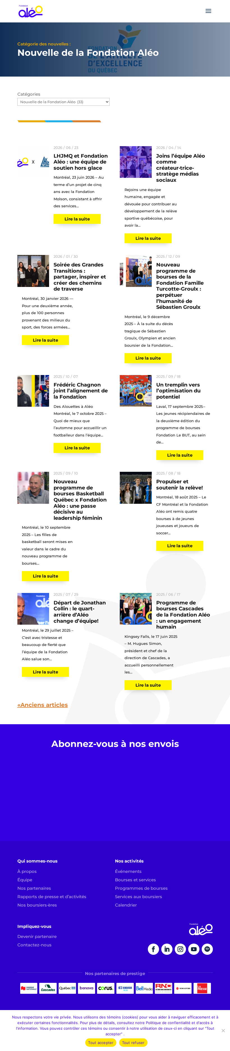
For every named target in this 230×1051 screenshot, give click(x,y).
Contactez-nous (34, 944)
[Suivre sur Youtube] (193, 949)
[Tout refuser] (223, 1030)
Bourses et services (135, 879)
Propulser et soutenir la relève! (179, 485)
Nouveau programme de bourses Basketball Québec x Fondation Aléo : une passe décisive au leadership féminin (80, 500)
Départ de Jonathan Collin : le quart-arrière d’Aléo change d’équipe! (80, 612)
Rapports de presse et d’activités (51, 896)
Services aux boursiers (138, 896)
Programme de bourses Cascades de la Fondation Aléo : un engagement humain (183, 615)
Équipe (24, 879)
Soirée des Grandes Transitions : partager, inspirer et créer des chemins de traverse (80, 277)
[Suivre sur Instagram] (180, 949)
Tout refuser (133, 1042)
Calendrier (126, 905)
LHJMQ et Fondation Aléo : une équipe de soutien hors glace (81, 162)
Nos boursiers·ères (37, 905)
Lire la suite (77, 219)
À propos (27, 871)
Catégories (28, 94)
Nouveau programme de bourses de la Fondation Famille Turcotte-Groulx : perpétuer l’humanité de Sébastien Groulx (180, 286)
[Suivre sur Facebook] (153, 949)
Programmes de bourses (141, 888)
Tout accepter (100, 1042)
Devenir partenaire (37, 936)
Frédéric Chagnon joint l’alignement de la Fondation (81, 391)
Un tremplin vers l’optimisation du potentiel (178, 391)
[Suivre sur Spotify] (207, 949)
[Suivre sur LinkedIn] (167, 949)
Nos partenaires (34, 888)
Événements (128, 871)
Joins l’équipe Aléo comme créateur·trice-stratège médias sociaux (180, 168)
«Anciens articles (42, 705)
